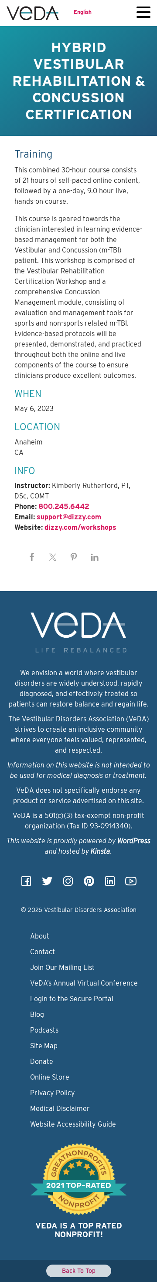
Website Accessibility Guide (73, 1124)
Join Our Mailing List (62, 967)
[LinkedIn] (110, 884)
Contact (42, 952)
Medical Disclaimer (60, 1108)
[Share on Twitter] (52, 557)
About (39, 936)
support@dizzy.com (69, 517)
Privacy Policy (52, 1093)
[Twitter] (47, 884)
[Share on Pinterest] (73, 557)
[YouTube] (131, 884)
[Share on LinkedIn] (94, 557)
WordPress (133, 841)
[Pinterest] (89, 884)
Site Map (44, 1046)
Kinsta (100, 851)
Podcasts (44, 1030)
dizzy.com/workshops (80, 527)
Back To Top (79, 1270)
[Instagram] (68, 884)
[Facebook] (26, 884)
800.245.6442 (63, 506)
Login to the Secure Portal (71, 999)
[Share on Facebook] (31, 557)
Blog (37, 1014)
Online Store (49, 1077)
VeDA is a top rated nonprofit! (78, 1230)
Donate (41, 1061)
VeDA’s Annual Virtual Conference (84, 983)
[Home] (33, 13)
